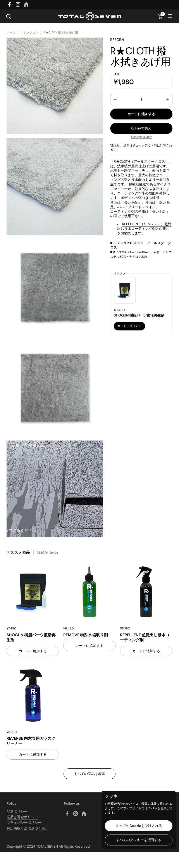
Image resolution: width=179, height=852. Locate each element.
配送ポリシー (17, 811)
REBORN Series (47, 553)
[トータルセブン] (89, 16)
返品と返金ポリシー (22, 817)
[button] (8, 16)
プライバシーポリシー (24, 822)
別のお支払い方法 (141, 137)
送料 (126, 145)
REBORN (117, 39)
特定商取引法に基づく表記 (27, 828)
